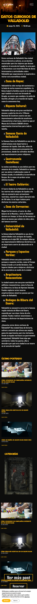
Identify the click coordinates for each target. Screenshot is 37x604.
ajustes (27, 597)
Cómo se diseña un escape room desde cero (16, 440)
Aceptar (6, 600)
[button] (32, 4)
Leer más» (5, 387)
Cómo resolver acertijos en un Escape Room (16, 551)
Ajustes (15, 600)
